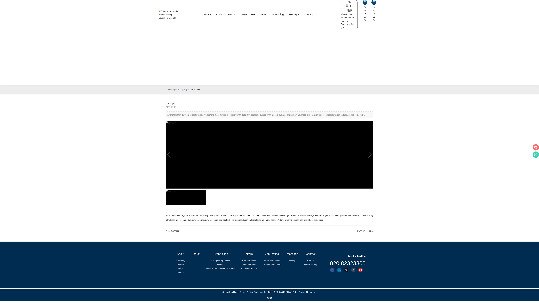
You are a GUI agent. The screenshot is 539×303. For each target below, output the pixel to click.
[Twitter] (347, 270)
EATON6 (361, 231)
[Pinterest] (361, 270)
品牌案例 (185, 90)
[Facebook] (333, 270)
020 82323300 (348, 263)
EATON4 (175, 231)
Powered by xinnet (307, 292)
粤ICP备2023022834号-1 (285, 292)
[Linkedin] (340, 270)
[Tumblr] (354, 270)
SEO (269, 298)
